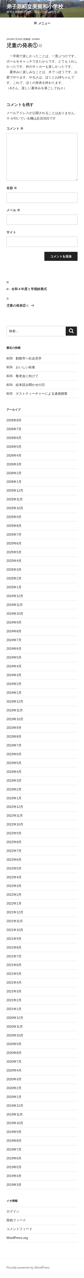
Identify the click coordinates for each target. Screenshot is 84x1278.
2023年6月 (14, 754)
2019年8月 (14, 1140)
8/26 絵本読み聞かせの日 (25, 385)
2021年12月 (14, 912)
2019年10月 (14, 1123)
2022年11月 (14, 815)
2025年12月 (14, 490)
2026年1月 (14, 481)
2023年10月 (14, 719)
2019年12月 (14, 1105)
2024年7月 (14, 640)
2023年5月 (14, 763)
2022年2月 (14, 894)
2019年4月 (14, 1176)
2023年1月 (14, 798)
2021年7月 (14, 956)
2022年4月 (14, 877)
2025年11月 (14, 499)
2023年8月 (14, 736)
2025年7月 (14, 534)
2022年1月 (14, 903)
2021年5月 (14, 973)
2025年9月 (14, 517)
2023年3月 (14, 780)
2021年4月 (14, 982)
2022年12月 (14, 807)
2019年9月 (14, 1132)
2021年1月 (14, 1009)
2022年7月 (14, 851)
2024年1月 (14, 692)
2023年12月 (14, 701)
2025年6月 (14, 543)
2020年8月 (14, 1053)
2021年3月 (14, 991)
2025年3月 (14, 569)
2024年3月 (14, 675)
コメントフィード (19, 1229)
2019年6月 (14, 1158)
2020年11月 (14, 1026)
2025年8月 (14, 525)
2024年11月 (14, 605)
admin (36, 39)
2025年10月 (14, 508)
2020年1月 (14, 1097)
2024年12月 (14, 596)
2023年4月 (14, 772)
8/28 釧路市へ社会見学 (24, 358)
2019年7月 (14, 1149)
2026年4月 (14, 455)
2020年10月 (14, 1035)
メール (13, 210)
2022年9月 (14, 833)
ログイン (12, 1211)
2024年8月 (14, 631)
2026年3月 (14, 464)
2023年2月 (14, 789)
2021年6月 (14, 965)
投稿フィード (16, 1220)
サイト (11, 232)
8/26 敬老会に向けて (22, 376)
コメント (14, 128)
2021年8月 (14, 947)
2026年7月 (14, 429)
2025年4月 (14, 561)
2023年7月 (14, 745)
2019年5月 (14, 1167)
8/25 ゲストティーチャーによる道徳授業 (36, 393)
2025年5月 (14, 552)
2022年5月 (14, 868)
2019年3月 (14, 1184)
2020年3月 (14, 1079)
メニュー (44, 23)
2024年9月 (14, 622)
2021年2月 (14, 1000)
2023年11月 (14, 710)
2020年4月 (14, 1070)
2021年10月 (14, 930)
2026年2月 (14, 473)
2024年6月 (14, 648)
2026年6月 (14, 438)
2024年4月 (14, 666)
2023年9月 (14, 727)
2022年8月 (14, 842)
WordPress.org (17, 1238)
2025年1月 (14, 587)
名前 (11, 188)
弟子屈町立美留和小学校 (34, 6)
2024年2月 (14, 684)
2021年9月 (14, 938)
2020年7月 (14, 1061)
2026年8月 (14, 420)
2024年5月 (14, 657)
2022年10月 (14, 824)
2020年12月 (14, 1018)
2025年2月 (14, 578)
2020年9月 (14, 1044)
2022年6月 (14, 859)
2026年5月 (14, 446)
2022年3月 (14, 886)
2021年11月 (14, 921)
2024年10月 (14, 613)
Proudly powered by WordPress (28, 1267)
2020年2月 (14, 1088)
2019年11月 (14, 1114)
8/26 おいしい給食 (20, 367)
